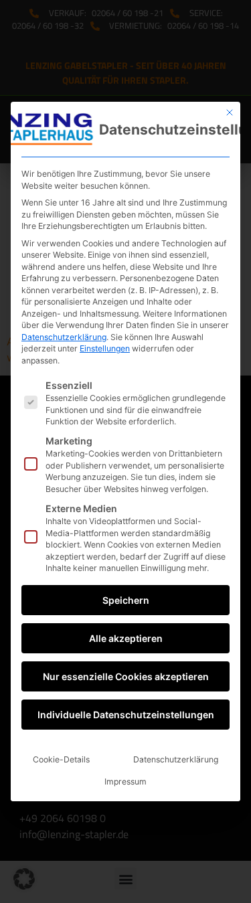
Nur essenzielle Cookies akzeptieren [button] (126, 676)
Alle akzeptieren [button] (126, 638)
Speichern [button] (125, 600)
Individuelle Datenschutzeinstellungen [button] (125, 714)
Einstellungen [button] (105, 348)
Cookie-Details (61, 759)
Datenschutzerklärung (63, 337)
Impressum (125, 781)
